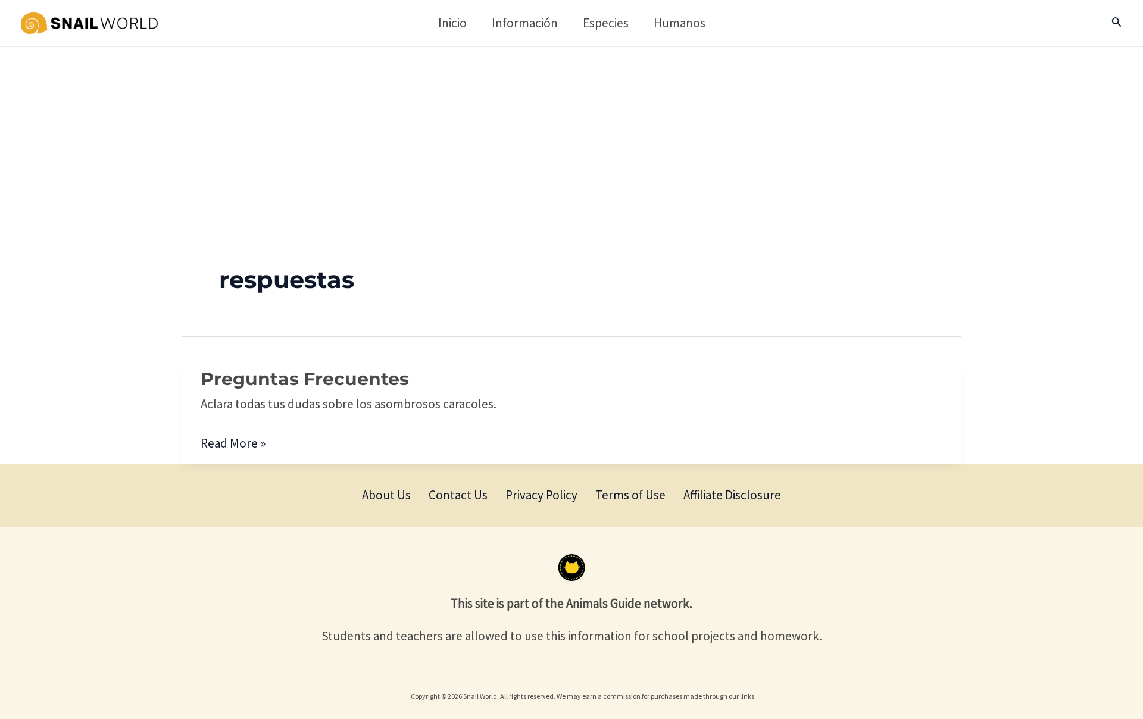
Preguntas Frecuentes (305, 379)
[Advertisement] (571, 136)
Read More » (233, 442)
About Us (386, 495)
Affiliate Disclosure (732, 495)
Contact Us (458, 495)
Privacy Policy (541, 495)
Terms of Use (630, 495)
